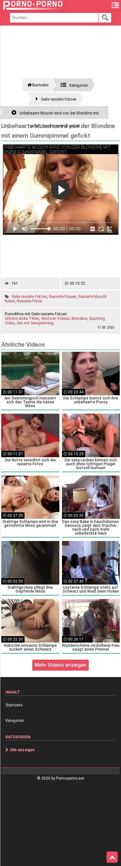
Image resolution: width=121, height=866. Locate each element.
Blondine (79, 318)
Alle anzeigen (22, 750)
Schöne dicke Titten (22, 318)
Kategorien (14, 720)
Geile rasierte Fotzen (29, 296)
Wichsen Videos (55, 318)
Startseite (13, 705)
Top (112, 857)
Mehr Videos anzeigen (60, 665)
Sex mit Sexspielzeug (35, 323)
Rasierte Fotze (29, 301)
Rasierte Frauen (62, 296)
